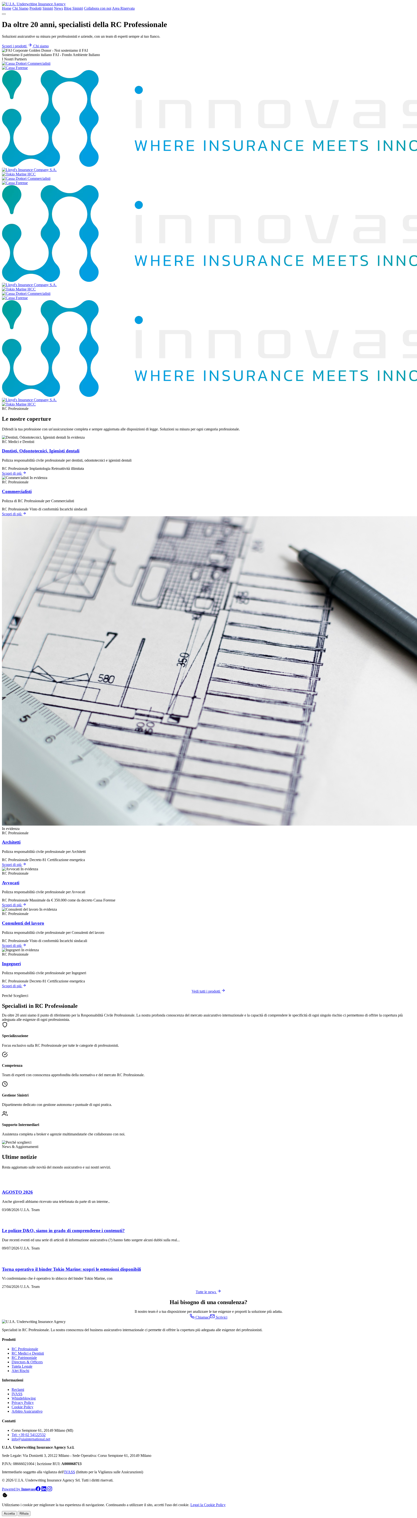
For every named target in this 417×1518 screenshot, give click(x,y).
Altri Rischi (20, 1371)
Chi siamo (41, 46)
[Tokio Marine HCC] (19, 174)
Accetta (9, 1513)
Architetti (11, 842)
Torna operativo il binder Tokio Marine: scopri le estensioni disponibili (71, 1269)
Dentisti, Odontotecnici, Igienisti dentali (40, 450)
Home (6, 8)
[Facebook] (39, 1490)
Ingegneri (11, 963)
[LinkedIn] (44, 1490)
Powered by (19, 1489)
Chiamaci (202, 1317)
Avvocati (10, 882)
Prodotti (35, 8)
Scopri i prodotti (15, 46)
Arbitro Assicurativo (27, 1411)
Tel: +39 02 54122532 (29, 1435)
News (58, 8)
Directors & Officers (27, 1362)
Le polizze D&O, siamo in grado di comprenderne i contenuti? (63, 1230)
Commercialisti (17, 491)
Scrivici (221, 1317)
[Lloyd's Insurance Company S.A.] (29, 170)
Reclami (18, 1389)
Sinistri (47, 8)
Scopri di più (12, 473)
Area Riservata (123, 8)
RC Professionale (25, 1349)
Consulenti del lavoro (23, 923)
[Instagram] (49, 1490)
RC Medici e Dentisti (28, 1353)
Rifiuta (24, 1513)
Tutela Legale (22, 1366)
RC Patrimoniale (24, 1358)
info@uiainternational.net (31, 1439)
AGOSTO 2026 (17, 1192)
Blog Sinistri (73, 8)
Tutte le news (206, 1292)
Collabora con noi (97, 8)
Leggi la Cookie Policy (208, 1505)
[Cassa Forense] (15, 68)
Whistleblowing (24, 1398)
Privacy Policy (23, 1403)
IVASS (17, 1394)
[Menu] (4, 14)
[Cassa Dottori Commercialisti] (26, 63)
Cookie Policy (22, 1407)
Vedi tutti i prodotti (206, 991)
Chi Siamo (20, 8)
